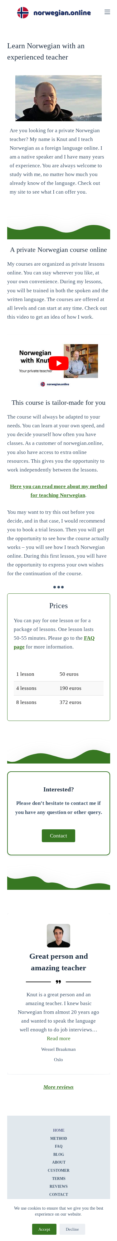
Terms (58, 1178)
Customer (59, 1170)
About (58, 1162)
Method (58, 1138)
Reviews (59, 1186)
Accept (44, 1229)
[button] (59, 1038)
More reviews (58, 1087)
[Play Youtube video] (58, 363)
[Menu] (107, 12)
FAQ (58, 1146)
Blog (58, 1154)
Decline (72, 1229)
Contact (58, 1194)
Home (58, 1130)
